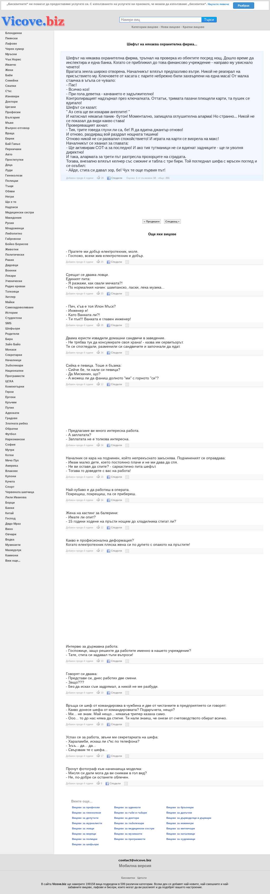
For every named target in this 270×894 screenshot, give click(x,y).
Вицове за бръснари (180, 807)
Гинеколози (13, 175)
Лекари (10, 275)
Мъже (9, 122)
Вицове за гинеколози (86, 812)
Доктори (11, 101)
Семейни (11, 80)
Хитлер (10, 296)
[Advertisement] (162, 200)
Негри (9, 196)
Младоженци (14, 228)
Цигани (10, 106)
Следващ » (172, 221)
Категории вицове (145, 26)
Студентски (13, 317)
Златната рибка (16, 423)
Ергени (10, 397)
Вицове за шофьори (85, 844)
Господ (10, 518)
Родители (12, 333)
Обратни (11, 428)
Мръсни (11, 54)
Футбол (10, 434)
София (10, 444)
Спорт (9, 486)
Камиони (11, 555)
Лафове (11, 43)
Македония (13, 217)
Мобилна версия (135, 865)
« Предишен (152, 221)
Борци (10, 502)
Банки (9, 507)
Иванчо (10, 64)
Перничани (13, 149)
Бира (9, 339)
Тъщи (9, 186)
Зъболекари (14, 365)
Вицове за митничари (180, 828)
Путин (9, 407)
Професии (13, 112)
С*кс (8, 91)
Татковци (12, 291)
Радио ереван (15, 286)
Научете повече (218, 4)
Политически (14, 254)
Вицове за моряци (84, 833)
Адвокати (12, 412)
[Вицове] (33, 26)
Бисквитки (128, 877)
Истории (11, 312)
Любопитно (13, 233)
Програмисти (15, 375)
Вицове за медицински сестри (134, 828)
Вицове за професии (86, 807)
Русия (9, 222)
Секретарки (13, 354)
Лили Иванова (15, 497)
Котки (9, 455)
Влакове (11, 470)
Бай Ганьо (12, 143)
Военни (10, 270)
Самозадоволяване (19, 307)
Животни (11, 249)
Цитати (142, 877)
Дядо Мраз (13, 523)
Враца (9, 133)
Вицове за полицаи (84, 839)
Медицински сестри (19, 212)
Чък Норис (13, 59)
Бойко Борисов (16, 244)
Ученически (13, 281)
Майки (10, 302)
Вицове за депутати (85, 817)
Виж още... (12, 560)
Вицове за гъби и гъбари (130, 812)
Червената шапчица (19, 492)
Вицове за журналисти (87, 823)
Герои (9, 391)
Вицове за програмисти (129, 839)
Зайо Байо (13, 344)
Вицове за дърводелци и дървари (188, 817)
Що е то (10, 201)
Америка (11, 465)
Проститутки (14, 159)
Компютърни (14, 386)
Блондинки (13, 33)
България (12, 117)
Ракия (9, 259)
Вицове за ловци (83, 828)
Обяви (10, 191)
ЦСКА (9, 381)
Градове (11, 418)
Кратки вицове (193, 26)
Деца (8, 164)
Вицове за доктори (126, 817)
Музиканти (13, 544)
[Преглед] (127, 261)
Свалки (10, 85)
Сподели (116, 177)
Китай (9, 513)
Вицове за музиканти (128, 833)
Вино (9, 528)
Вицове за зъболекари (129, 823)
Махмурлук (13, 550)
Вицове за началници (180, 833)
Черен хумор (14, 48)
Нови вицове (170, 26)
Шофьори (12, 328)
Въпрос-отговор (17, 128)
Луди (9, 170)
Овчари (10, 534)
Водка (9, 539)
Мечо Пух (12, 460)
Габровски (13, 238)
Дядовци (11, 265)
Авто (8, 154)
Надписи (11, 207)
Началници (13, 360)
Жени (9, 69)
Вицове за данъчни (179, 812)
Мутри (9, 449)
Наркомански (15, 439)
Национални (14, 370)
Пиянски (11, 38)
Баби (9, 75)
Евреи (9, 138)
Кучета (10, 481)
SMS (8, 323)
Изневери (12, 96)
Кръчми (11, 402)
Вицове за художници (180, 839)
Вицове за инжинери (180, 823)
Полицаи (11, 180)
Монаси (10, 349)
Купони (10, 476)
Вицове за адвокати (127, 807)
